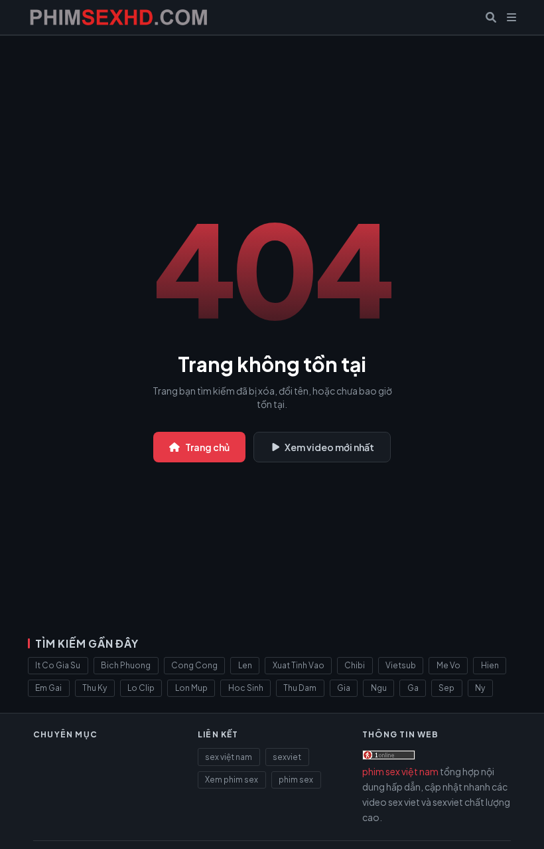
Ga (413, 688)
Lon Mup (191, 688)
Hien (490, 665)
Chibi (354, 665)
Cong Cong (194, 665)
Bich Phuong (126, 665)
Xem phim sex (231, 780)
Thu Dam (299, 688)
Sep (446, 688)
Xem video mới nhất (329, 447)
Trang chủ (207, 447)
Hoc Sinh (245, 688)
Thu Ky (94, 688)
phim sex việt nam (400, 771)
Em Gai (48, 688)
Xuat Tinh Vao (298, 665)
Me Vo (448, 665)
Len (245, 665)
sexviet (287, 757)
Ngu (379, 688)
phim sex (296, 780)
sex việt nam (228, 757)
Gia (343, 688)
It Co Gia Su (57, 665)
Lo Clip (141, 688)
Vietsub (400, 665)
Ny (480, 688)
